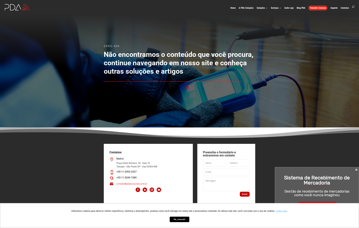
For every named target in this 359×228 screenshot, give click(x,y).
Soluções (261, 8)
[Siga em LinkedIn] (145, 190)
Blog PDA (301, 8)
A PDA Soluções (246, 8)
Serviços (275, 8)
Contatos (345, 8)
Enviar (245, 194)
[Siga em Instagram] (152, 190)
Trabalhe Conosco (318, 8)
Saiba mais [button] (281, 211)
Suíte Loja (289, 8)
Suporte (334, 8)
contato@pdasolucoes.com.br (131, 183)
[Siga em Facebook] (138, 190)
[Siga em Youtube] (159, 190)
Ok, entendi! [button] (179, 219)
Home (233, 8)
